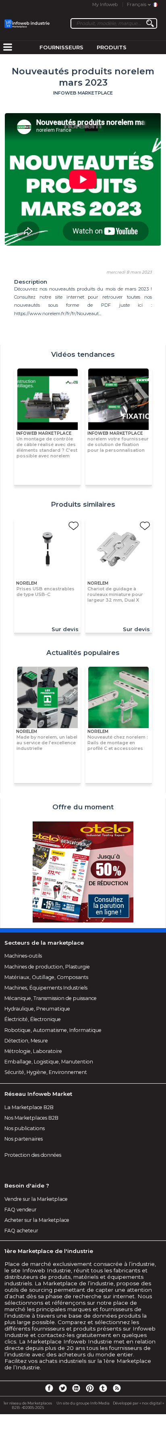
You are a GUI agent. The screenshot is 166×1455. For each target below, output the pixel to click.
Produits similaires (83, 504)
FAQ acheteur (21, 1231)
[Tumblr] (103, 1387)
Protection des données (32, 1155)
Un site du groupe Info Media (83, 1403)
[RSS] (116, 1387)
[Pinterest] (89, 1387)
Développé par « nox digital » (138, 1403)
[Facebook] (49, 1387)
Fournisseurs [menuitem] (61, 47)
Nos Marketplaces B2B (31, 1118)
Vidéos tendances (83, 354)
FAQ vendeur (20, 1210)
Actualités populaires (83, 653)
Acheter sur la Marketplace (36, 1220)
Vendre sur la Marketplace (36, 1199)
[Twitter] (62, 1387)
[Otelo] (83, 872)
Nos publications (24, 1128)
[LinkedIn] (76, 1387)
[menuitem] (7, 48)
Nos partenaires (23, 1139)
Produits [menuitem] (112, 47)
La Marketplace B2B (29, 1107)
